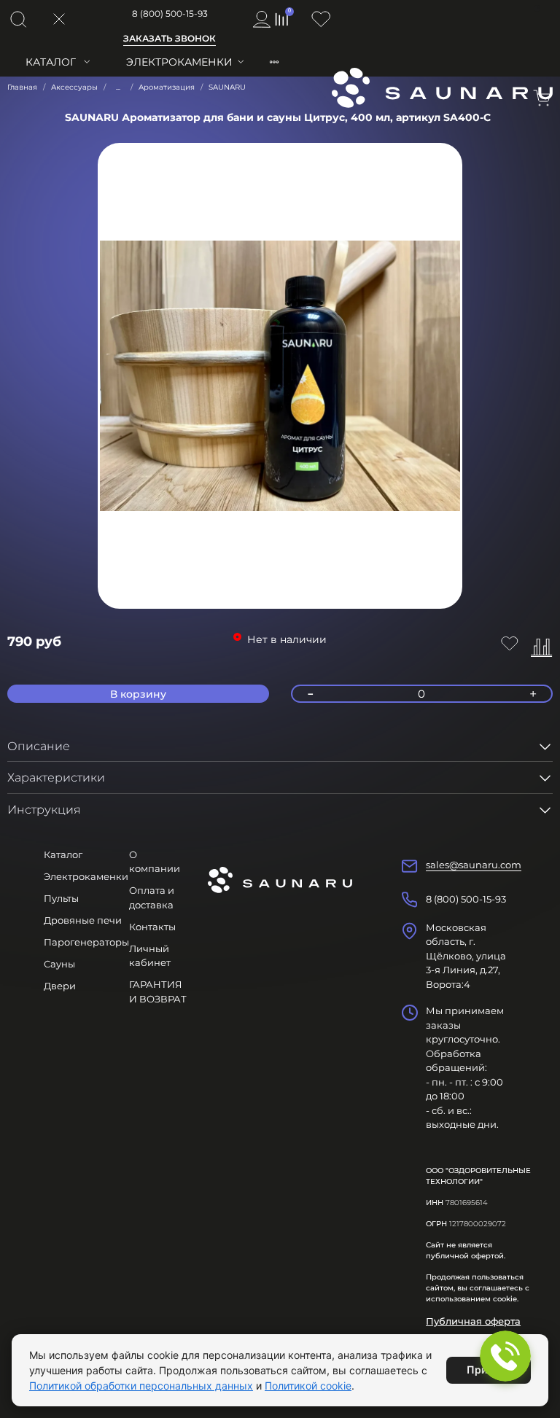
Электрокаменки (179, 62)
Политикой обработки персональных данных (141, 1385)
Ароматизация (167, 87)
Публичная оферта (473, 1321)
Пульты (61, 898)
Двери (60, 986)
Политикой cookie (308, 1385)
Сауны (59, 964)
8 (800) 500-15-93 (170, 13)
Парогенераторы (86, 942)
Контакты (152, 926)
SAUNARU (227, 87)
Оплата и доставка (151, 897)
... (118, 87)
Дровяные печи (83, 920)
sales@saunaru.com (473, 864)
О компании (154, 862)
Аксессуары (74, 87)
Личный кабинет (150, 956)
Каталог (51, 62)
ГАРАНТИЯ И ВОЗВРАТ (158, 991)
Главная (22, 87)
